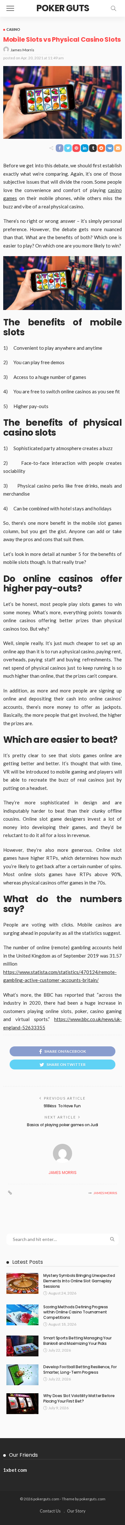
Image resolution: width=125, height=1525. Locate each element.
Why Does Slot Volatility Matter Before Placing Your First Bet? (78, 1398)
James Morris (22, 49)
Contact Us (50, 1510)
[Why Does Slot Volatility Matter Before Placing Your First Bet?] (22, 1403)
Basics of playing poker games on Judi (62, 1124)
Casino (13, 29)
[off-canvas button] (10, 8)
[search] (113, 8)
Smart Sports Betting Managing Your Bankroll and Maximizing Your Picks (77, 1340)
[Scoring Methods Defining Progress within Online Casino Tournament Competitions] (22, 1314)
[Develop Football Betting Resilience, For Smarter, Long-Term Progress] (22, 1374)
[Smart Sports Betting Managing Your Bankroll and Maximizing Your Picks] (22, 1346)
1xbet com (15, 1470)
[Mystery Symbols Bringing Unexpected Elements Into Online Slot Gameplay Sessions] (22, 1283)
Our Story (76, 1510)
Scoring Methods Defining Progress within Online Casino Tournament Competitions (75, 1312)
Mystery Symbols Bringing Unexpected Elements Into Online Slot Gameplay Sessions (79, 1281)
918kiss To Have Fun (62, 1106)
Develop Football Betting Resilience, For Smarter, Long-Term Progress (80, 1369)
